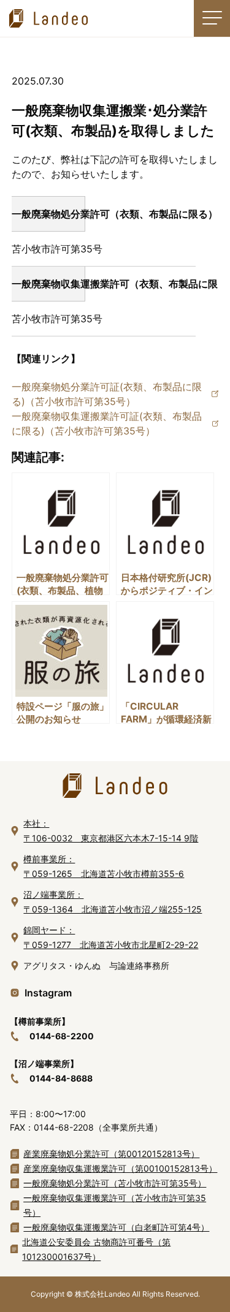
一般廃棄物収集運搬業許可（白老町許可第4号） (116, 1227)
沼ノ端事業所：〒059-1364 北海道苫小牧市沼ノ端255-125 (112, 901)
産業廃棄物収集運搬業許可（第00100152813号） (120, 1168)
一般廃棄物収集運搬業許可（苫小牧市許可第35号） (114, 1205)
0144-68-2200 (61, 1036)
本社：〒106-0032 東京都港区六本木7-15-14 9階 (110, 830)
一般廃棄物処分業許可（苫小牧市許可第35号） (114, 1183)
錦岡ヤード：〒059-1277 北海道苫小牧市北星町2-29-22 (110, 937)
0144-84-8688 (61, 1078)
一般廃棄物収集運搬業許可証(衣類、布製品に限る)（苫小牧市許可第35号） (107, 423)
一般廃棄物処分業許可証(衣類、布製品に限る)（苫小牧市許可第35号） (107, 394)
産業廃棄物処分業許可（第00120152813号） (111, 1153)
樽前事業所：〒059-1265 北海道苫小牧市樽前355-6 (103, 866)
